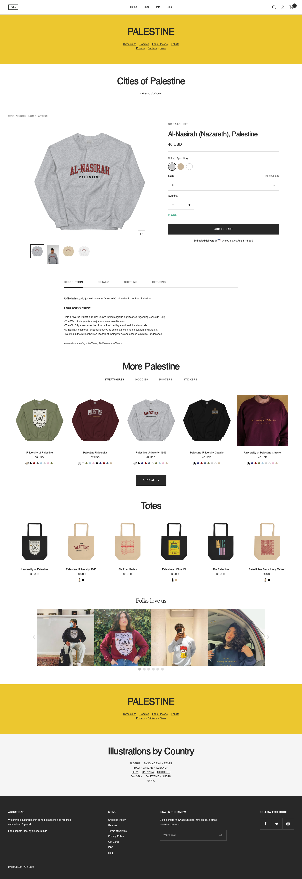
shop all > (151, 480)
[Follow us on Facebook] (265, 823)
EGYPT (168, 763)
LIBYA (135, 772)
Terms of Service (117, 831)
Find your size (271, 176)
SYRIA (151, 781)
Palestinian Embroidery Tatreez (267, 569)
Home (133, 7)
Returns (159, 282)
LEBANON (162, 768)
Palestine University (95, 452)
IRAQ (136, 768)
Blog (169, 7)
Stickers (152, 48)
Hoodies (144, 44)
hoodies (141, 380)
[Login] (283, 7)
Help (111, 853)
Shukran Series (128, 569)
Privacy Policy (116, 836)
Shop (147, 7)
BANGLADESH (152, 763)
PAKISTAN (136, 776)
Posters (140, 48)
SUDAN (166, 776)
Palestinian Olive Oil (174, 569)
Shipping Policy (117, 820)
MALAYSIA (148, 772)
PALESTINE (152, 776)
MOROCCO (163, 772)
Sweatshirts (129, 44)
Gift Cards (113, 842)
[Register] (220, 835)
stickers (190, 380)
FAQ (110, 847)
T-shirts (175, 44)
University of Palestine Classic (262, 452)
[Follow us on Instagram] (288, 823)
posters (165, 380)
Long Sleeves (160, 44)
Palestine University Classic (207, 452)
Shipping (130, 282)
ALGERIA (135, 763)
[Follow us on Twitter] (276, 823)
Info (158, 7)
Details (103, 282)
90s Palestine (221, 569)
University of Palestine (39, 452)
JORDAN (148, 768)
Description (73, 282)
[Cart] (291, 7)
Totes (163, 48)
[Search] (274, 7)
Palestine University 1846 (151, 452)
